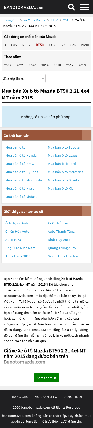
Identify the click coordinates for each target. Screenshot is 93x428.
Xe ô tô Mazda (34, 20)
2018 (57, 65)
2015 (67, 20)
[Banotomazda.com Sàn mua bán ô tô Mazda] (27, 7)
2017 (69, 65)
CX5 (14, 44)
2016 (82, 65)
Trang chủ (11, 20)
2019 (45, 65)
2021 (20, 65)
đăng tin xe (73, 396)
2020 (32, 65)
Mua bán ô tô (15, 147)
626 (73, 44)
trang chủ (19, 396)
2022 (7, 65)
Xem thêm (45, 377)
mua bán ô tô (46, 396)
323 (62, 44)
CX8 (52, 44)
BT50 (54, 20)
